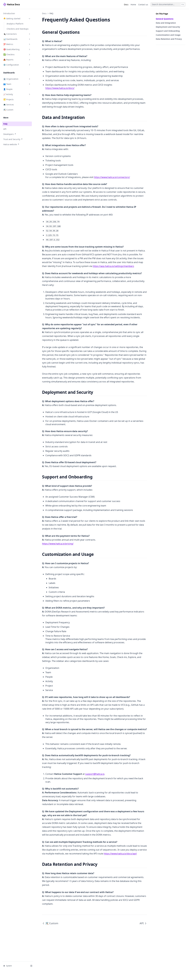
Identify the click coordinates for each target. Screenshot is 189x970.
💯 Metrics (8, 44)
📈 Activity (8, 94)
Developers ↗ (12, 134)
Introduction (9, 13)
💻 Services (8, 104)
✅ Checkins (9, 54)
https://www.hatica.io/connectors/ (112, 177)
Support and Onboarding (168, 31)
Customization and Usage (168, 35)
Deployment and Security (168, 27)
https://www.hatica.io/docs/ (59, 88)
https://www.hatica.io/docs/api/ (120, 853)
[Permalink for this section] (82, 32)
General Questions (164, 18)
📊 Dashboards (10, 39)
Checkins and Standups (18, 28)
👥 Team (7, 84)
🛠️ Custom (8, 109)
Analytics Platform (15, 23)
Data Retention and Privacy (169, 39)
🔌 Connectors (10, 34)
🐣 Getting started (11, 18)
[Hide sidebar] (31, 966)
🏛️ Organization (10, 79)
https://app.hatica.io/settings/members (113, 266)
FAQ (5, 124)
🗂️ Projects (8, 99)
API (4, 129)
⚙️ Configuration (11, 64)
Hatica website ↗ (12, 144)
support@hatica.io (94, 773)
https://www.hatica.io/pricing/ (57, 543)
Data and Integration (166, 23)
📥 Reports (8, 59)
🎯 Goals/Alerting (11, 49)
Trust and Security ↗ (13, 139)
